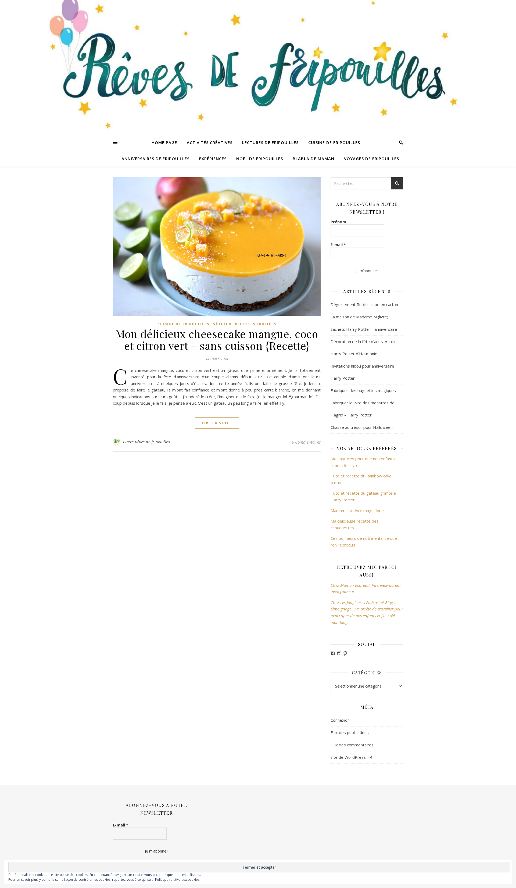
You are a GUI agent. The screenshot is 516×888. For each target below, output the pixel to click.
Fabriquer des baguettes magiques (363, 390)
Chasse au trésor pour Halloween (362, 427)
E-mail (338, 244)
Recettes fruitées (255, 324)
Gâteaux (222, 324)
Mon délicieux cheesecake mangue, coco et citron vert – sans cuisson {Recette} (217, 339)
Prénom (338, 221)
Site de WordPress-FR (351, 757)
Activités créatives (209, 142)
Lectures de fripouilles (270, 142)
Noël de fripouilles (259, 158)
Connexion (340, 720)
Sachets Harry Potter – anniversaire (364, 329)
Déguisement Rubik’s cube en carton (364, 304)
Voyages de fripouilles (371, 158)
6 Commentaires (306, 442)
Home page (164, 142)
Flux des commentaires (352, 744)
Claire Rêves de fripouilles (146, 441)
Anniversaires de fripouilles (155, 158)
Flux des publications (350, 732)
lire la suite (217, 422)
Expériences (213, 158)
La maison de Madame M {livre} (359, 316)
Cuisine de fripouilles (334, 142)
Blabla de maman (313, 158)
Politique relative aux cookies (177, 879)
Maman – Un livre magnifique (357, 510)
